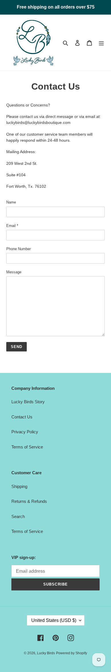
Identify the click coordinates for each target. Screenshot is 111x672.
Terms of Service (27, 446)
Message (13, 272)
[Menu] (101, 43)
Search (18, 516)
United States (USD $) (53, 620)
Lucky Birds (46, 653)
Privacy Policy (24, 431)
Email (12, 226)
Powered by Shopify (71, 653)
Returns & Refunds (29, 501)
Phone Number (18, 249)
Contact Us (21, 416)
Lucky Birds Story (28, 401)
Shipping (19, 486)
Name (11, 202)
